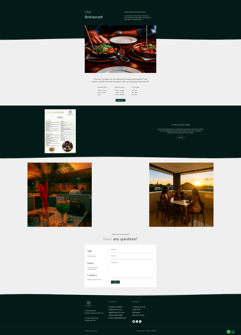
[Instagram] (137, 321)
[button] (2, 195)
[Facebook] (133, 321)
